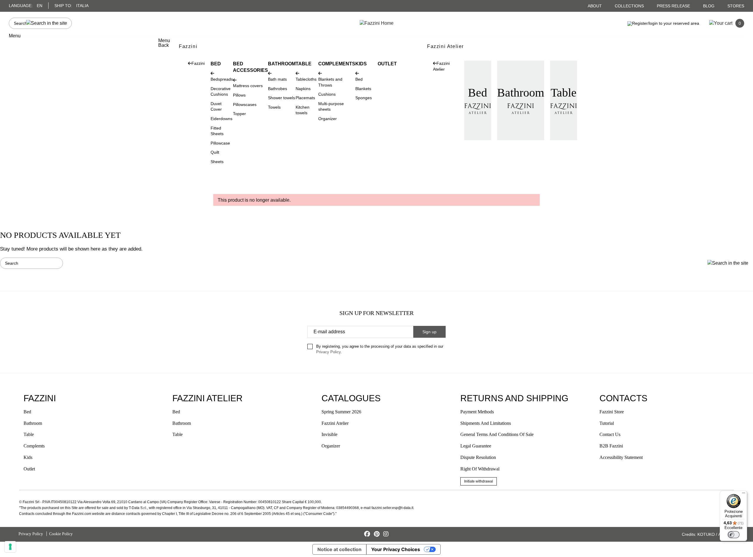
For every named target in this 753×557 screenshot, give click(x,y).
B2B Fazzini (611, 445)
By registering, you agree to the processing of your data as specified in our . (379, 349)
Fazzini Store (611, 411)
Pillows (239, 95)
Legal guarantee (475, 445)
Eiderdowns (221, 118)
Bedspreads (222, 79)
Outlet (29, 468)
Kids (28, 457)
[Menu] (743, 494)
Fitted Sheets (217, 131)
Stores (735, 6)
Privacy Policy (328, 352)
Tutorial (606, 423)
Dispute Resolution (478, 457)
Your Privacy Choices (395, 549)
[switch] (733, 534)
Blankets (363, 88)
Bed (359, 79)
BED (216, 63)
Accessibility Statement (621, 457)
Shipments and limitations (485, 423)
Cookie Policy (61, 534)
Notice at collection (339, 549)
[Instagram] (386, 534)
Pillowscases (244, 104)
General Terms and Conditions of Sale (497, 434)
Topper (239, 113)
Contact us (609, 434)
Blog (709, 6)
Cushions (327, 94)
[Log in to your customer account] (663, 23)
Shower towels (281, 97)
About (595, 6)
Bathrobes (277, 88)
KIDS (361, 63)
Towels (274, 107)
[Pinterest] (377, 534)
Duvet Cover (216, 106)
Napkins (303, 88)
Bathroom (520, 92)
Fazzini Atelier (335, 423)
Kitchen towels (302, 110)
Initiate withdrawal (478, 481)
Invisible (329, 434)
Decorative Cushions (221, 91)
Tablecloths (306, 79)
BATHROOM (282, 63)
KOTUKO (706, 534)
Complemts (34, 445)
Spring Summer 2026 (341, 411)
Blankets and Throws (330, 82)
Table (564, 92)
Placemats (305, 97)
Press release (674, 6)
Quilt (215, 152)
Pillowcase (220, 143)
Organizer (327, 118)
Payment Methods (477, 411)
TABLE (303, 63)
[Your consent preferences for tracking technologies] (10, 546)
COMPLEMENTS (336, 63)
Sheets (217, 161)
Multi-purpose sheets (331, 106)
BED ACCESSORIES (250, 67)
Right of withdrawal (479, 468)
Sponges (363, 97)
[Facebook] (367, 534)
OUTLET (387, 63)
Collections (630, 6)
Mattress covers (248, 85)
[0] (720, 22)
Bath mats (277, 79)
